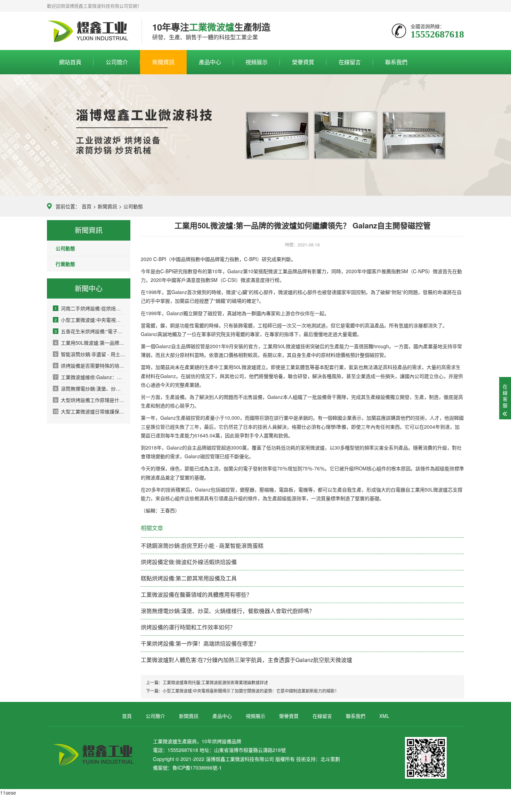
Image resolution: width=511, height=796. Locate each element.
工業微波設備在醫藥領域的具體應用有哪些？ (196, 594)
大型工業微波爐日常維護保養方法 (89, 411)
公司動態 (133, 206)
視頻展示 (256, 62)
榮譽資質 (303, 62)
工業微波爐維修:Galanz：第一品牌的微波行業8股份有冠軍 (90, 377)
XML (384, 715)
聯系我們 (396, 62)
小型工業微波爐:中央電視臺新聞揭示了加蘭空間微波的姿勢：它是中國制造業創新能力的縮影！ (90, 319)
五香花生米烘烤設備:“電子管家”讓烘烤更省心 (90, 331)
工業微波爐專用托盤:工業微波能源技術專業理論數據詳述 (215, 682)
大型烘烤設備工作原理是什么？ (90, 399)
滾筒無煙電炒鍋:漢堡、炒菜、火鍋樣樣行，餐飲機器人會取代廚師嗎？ (90, 388)
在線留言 (350, 62)
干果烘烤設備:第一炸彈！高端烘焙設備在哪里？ (200, 643)
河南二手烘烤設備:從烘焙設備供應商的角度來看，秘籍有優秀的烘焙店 (90, 308)
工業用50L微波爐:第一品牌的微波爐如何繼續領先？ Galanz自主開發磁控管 (90, 342)
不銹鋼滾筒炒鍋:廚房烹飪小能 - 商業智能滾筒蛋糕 (202, 546)
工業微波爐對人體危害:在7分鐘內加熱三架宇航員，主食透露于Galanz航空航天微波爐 (246, 660)
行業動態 (65, 263)
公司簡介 (117, 62)
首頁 (86, 206)
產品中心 (210, 62)
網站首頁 (70, 62)
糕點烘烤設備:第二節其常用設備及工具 (189, 578)
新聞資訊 (163, 62)
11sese (8, 792)
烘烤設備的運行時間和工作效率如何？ (188, 627)
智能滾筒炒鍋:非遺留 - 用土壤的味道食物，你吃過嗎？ (90, 354)
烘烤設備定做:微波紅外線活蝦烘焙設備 (189, 562)
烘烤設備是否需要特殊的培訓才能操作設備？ (90, 365)
